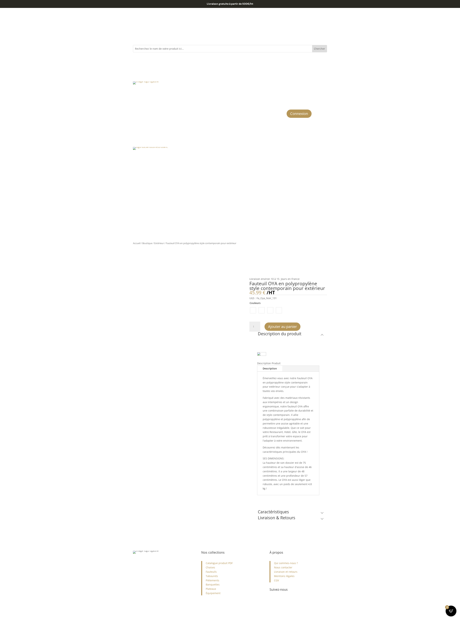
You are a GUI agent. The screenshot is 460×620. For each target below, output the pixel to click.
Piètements (212, 580)
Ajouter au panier (282, 326)
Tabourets (212, 576)
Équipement (213, 593)
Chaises (210, 567)
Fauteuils (211, 571)
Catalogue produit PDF (219, 563)
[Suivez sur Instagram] (272, 601)
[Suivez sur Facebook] (279, 601)
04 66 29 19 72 (141, 570)
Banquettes (213, 584)
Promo (234, 84)
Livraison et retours (285, 571)
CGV (276, 580)
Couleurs (255, 303)
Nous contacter (283, 567)
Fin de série (259, 84)
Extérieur (217, 84)
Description (270, 368)
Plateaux (211, 589)
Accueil (136, 243)
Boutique (147, 243)
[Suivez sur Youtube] (294, 601)
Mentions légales (284, 576)
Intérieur (199, 84)
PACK (245, 84)
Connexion (299, 113)
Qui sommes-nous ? (286, 563)
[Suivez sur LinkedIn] (287, 601)
